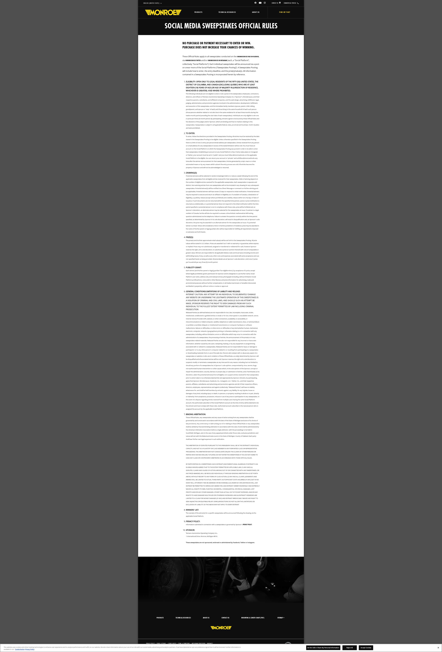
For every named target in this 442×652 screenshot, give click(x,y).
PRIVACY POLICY (150, 643)
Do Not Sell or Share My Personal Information (323, 648)
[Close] (438, 647)
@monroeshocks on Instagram (217, 60)
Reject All (349, 648)
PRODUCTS (160, 618)
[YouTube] (260, 3)
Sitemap (280, 618)
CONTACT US (275, 3)
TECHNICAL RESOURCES (183, 618)
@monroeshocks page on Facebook (248, 57)
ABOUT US (206, 618)
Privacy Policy (247, 524)
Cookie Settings (161, 643)
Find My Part (284, 12)
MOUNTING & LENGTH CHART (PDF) (252, 618)
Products (198, 12)
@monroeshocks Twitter (193, 60)
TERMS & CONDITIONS (184, 643)
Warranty (210, 643)
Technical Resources (227, 12)
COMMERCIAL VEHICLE (290, 3)
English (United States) (151, 3)
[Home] (163, 12)
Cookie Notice (172, 643)
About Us (255, 12)
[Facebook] (255, 3)
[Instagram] (265, 3)
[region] (221, 648)
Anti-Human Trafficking (198, 643)
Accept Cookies (366, 648)
